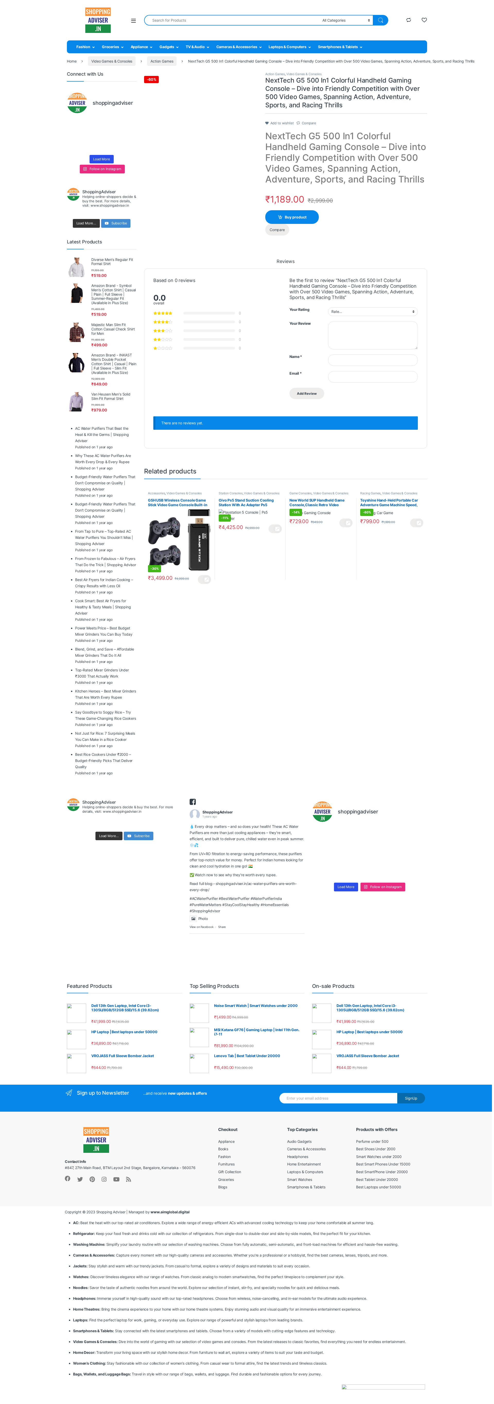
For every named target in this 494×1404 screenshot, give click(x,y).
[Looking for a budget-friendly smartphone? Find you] (110, 123)
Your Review (300, 323)
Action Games (162, 61)
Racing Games (370, 493)
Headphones (297, 1156)
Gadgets (167, 47)
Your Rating (299, 309)
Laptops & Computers (287, 47)
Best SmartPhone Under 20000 (382, 1172)
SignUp (411, 1098)
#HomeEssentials (275, 904)
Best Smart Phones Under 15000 (383, 1164)
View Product (204, 579)
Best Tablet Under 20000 (377, 1179)
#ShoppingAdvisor (205, 911)
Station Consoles (231, 493)
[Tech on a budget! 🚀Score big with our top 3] (110, 135)
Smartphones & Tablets (338, 47)
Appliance (139, 47)
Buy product (295, 217)
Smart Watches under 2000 (379, 1156)
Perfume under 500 (372, 1141)
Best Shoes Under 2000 (375, 1149)
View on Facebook (202, 927)
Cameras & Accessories (236, 47)
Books (223, 1149)
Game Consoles (300, 493)
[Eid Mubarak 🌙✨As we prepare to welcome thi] (110, 146)
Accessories (156, 493)
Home (71, 61)
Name (295, 356)
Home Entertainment (304, 1164)
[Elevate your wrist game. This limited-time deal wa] (128, 135)
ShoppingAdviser (217, 812)
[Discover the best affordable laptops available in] (92, 123)
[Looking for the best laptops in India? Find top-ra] (74, 123)
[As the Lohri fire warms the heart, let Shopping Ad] (74, 146)
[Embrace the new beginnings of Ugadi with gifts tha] (128, 146)
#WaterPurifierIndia (266, 898)
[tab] (285, 263)
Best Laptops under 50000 (378, 1187)
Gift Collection (229, 1172)
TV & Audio (195, 47)
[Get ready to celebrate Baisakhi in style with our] (92, 146)
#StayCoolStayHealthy (241, 904)
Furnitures (226, 1164)
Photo (203, 918)
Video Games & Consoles (111, 61)
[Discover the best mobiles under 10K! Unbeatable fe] (92, 135)
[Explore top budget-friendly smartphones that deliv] (74, 135)
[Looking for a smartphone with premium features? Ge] (128, 123)
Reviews (285, 261)
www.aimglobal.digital (170, 1212)
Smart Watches (299, 1179)
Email (295, 373)
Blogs (222, 1187)
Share (222, 927)
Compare (309, 123)
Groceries (110, 47)
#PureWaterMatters (206, 904)
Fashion (83, 47)
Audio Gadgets (299, 1141)
